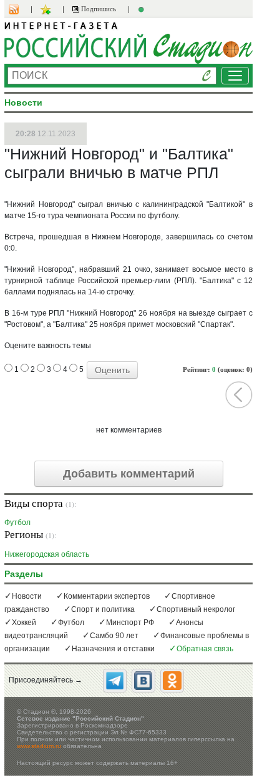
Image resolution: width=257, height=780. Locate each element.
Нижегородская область (46, 554)
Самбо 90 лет (114, 635)
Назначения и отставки (113, 648)
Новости (27, 596)
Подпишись (97, 8)
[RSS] (20, 9)
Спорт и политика (103, 609)
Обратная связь (205, 648)
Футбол (17, 522)
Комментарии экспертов (107, 596)
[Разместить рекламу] (142, 9)
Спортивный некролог (196, 609)
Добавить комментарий (129, 474)
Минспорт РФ (130, 622)
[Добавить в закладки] (47, 9)
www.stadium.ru (39, 745)
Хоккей (24, 622)
